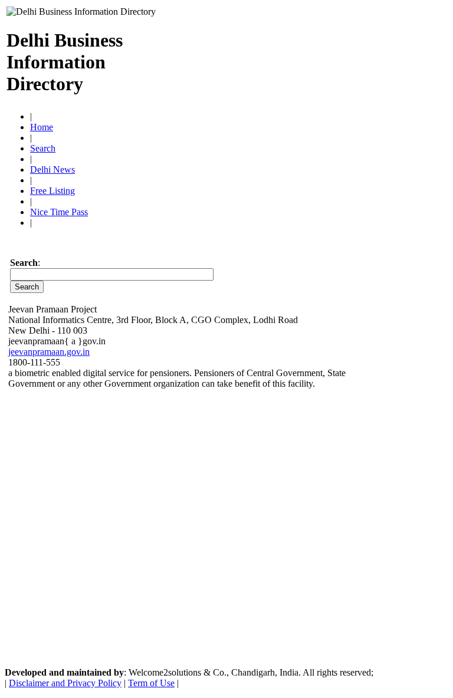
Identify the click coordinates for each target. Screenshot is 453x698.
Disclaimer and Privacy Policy (65, 683)
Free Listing (52, 191)
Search (42, 148)
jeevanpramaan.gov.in (49, 352)
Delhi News (52, 169)
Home (41, 127)
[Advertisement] (308, 57)
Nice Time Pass (59, 212)
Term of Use (151, 683)
